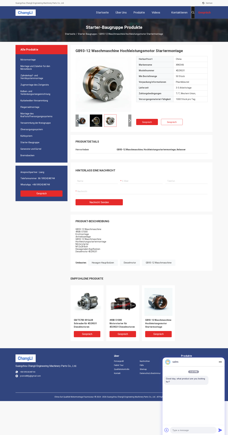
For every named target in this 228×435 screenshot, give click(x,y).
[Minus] (220, 362)
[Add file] (166, 430)
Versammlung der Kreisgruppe (35, 123)
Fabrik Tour (118, 365)
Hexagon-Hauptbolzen (103, 262)
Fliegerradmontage (29, 107)
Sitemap (143, 369)
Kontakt (117, 373)
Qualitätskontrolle (121, 369)
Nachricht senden (99, 202)
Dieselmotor (130, 262)
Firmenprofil (119, 361)
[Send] (220, 430)
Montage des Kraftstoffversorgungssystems (36, 115)
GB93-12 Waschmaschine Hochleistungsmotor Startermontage (158, 323)
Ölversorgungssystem (31, 129)
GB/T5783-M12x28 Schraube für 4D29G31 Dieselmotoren (85, 323)
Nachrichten (145, 361)
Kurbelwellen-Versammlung (34, 100)
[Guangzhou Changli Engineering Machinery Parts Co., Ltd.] (26, 12)
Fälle (142, 365)
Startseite (70, 34)
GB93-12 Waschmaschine (159, 262)
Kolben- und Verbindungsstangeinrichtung (35, 92)
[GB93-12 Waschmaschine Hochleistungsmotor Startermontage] (103, 84)
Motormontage (28, 59)
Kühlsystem (26, 136)
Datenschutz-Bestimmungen (150, 373)
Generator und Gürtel (30, 149)
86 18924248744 (46, 178)
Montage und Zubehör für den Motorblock (35, 67)
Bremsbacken (27, 155)
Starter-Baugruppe (87, 34)
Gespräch (41, 193)
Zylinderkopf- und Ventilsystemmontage (31, 76)
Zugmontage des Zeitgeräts (34, 85)
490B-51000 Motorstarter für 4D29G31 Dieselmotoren (122, 323)
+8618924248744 (41, 184)
